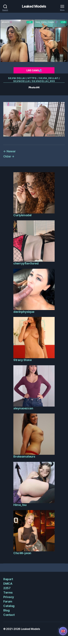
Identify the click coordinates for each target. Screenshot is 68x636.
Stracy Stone (22, 360)
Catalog (9, 606)
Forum (7, 601)
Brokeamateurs (24, 456)
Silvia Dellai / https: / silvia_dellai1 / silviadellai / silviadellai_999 (34, 80)
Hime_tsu (19, 505)
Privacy (8, 597)
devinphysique (23, 311)
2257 (6, 588)
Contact (9, 615)
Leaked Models (34, 6)
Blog (6, 610)
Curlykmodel (22, 215)
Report (8, 579)
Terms (8, 592)
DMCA (7, 583)
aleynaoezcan (23, 408)
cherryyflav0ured (25, 263)
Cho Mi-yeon (22, 553)
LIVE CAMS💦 (34, 70)
